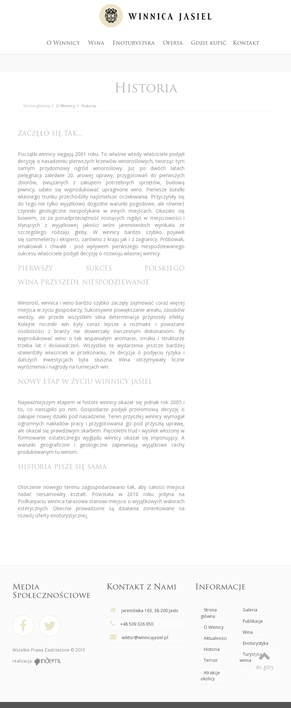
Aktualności (215, 638)
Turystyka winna (251, 657)
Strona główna (209, 613)
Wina (96, 43)
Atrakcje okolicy (210, 676)
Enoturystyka (133, 43)
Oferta (173, 43)
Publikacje (253, 621)
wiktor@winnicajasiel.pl (145, 638)
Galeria (250, 610)
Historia (88, 105)
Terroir (211, 660)
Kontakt (246, 43)
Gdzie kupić (208, 43)
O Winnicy (63, 43)
